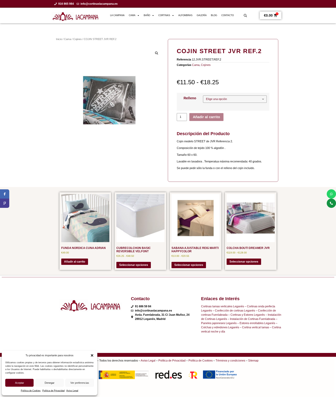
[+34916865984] (331, 203)
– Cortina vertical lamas (254, 327)
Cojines (77, 39)
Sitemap (253, 360)
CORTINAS (164, 15)
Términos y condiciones (230, 360)
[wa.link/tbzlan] (331, 194)
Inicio (59, 39)
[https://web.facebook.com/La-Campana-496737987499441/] (4, 194)
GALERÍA (202, 15)
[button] (92, 355)
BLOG (214, 15)
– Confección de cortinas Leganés (233, 310)
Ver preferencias (79, 382)
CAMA (132, 15)
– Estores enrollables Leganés (256, 323)
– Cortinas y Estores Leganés (246, 314)
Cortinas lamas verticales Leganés (222, 306)
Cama (67, 39)
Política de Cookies (31, 390)
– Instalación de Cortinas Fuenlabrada (251, 318)
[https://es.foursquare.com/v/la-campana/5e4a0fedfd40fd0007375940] (4, 203)
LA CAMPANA (117, 15)
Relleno (190, 98)
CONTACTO (227, 15)
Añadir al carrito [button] (74, 261)
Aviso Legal (72, 390)
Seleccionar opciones (133, 264)
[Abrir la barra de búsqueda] (245, 15)
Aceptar (19, 382)
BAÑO (147, 15)
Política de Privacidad (53, 390)
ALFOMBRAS (185, 15)
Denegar (49, 382)
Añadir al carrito (206, 117)
